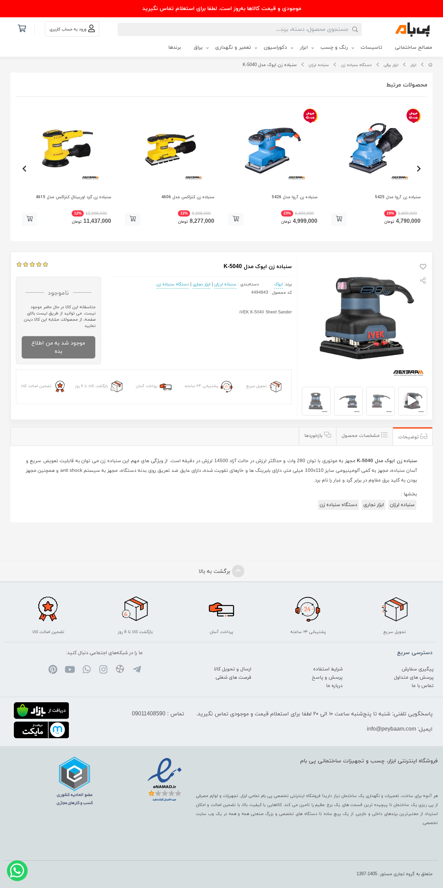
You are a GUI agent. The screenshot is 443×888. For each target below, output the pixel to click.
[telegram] (136, 670)
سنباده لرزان (318, 65)
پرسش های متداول (414, 677)
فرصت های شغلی (233, 677)
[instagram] (103, 670)
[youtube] (69, 670)
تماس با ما (423, 686)
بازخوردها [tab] (314, 435)
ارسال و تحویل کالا (232, 669)
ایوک (278, 284)
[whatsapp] (86, 670)
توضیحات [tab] (409, 437)
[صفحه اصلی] (430, 65)
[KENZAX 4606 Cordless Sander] (169, 148)
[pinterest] (53, 670)
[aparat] (120, 670)
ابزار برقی (390, 65)
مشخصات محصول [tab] (361, 435)
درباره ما (334, 686)
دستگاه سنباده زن (356, 65)
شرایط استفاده (328, 669)
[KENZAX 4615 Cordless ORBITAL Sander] (66, 148)
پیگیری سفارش (418, 669)
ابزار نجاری (201, 284)
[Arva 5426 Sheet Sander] (272, 148)
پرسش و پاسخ (327, 677)
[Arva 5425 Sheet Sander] (376, 148)
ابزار (413, 65)
